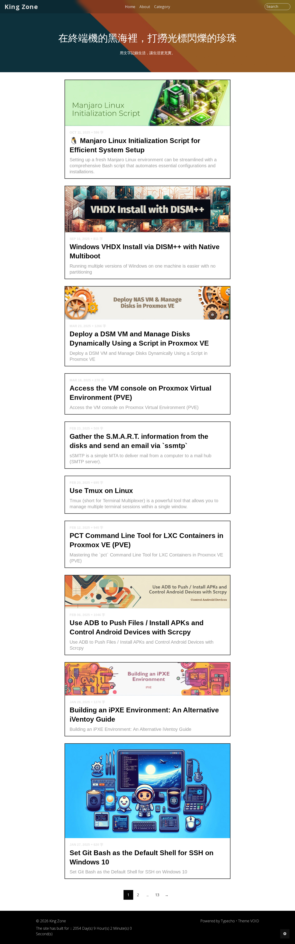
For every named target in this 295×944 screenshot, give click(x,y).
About (144, 6)
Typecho (228, 920)
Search (272, 6)
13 (157, 894)
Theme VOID (248, 920)
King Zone (21, 6)
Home (130, 6)
